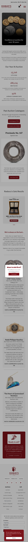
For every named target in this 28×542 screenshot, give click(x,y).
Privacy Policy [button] (9, 534)
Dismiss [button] (14, 538)
